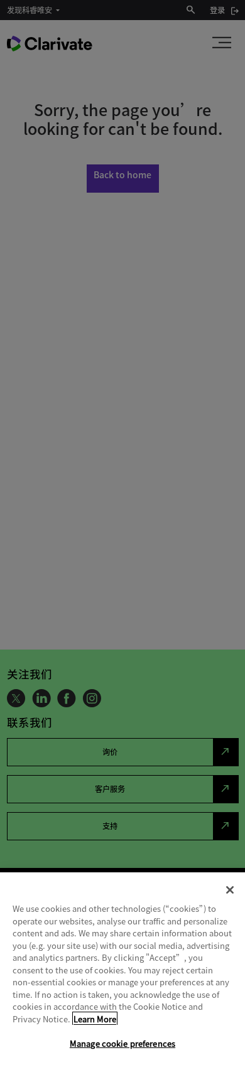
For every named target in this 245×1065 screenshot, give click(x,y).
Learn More (95, 1019)
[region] (122, 968)
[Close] (230, 890)
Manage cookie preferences (122, 1043)
